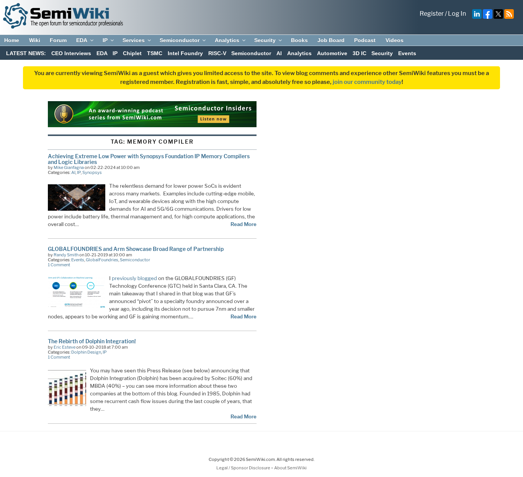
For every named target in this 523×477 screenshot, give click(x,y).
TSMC (154, 53)
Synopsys (92, 172)
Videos (395, 40)
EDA (81, 40)
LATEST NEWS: (26, 53)
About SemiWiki (290, 467)
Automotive (332, 53)
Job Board (331, 40)
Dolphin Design (86, 352)
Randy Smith (66, 254)
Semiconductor (179, 40)
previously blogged (134, 278)
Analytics (227, 40)
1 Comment (59, 264)
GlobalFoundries (102, 259)
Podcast (365, 40)
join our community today (367, 82)
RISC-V (217, 53)
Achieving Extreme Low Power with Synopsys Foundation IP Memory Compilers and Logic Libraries (149, 159)
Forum (58, 40)
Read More (243, 224)
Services (134, 40)
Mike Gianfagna (69, 167)
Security (265, 40)
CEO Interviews (71, 53)
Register (432, 13)
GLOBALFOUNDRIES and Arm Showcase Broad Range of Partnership (136, 249)
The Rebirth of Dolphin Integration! (92, 341)
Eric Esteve (64, 347)
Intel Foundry (185, 53)
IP (105, 40)
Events (407, 53)
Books (299, 40)
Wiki (34, 40)
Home (11, 40)
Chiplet (132, 53)
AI (279, 53)
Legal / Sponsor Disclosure (243, 467)
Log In (457, 13)
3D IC (359, 53)
